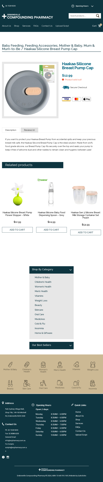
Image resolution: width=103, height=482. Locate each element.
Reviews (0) (29, 130)
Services (26, 26)
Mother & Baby (70, 45)
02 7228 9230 (10, 6)
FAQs (36, 26)
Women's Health (43, 371)
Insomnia (39, 328)
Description (10, 130)
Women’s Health (43, 287)
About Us (6, 26)
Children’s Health (43, 282)
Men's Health (60, 370)
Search (97, 15)
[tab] (11, 130)
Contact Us (47, 26)
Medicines (40, 319)
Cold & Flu (40, 324)
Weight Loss (41, 300)
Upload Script (62, 26)
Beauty (38, 305)
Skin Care (27, 389)
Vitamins (39, 296)
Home (78, 412)
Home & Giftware (43, 333)
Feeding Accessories (41, 45)
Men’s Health (41, 291)
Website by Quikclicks (77, 476)
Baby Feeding (12, 45)
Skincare (39, 310)
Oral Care (39, 314)
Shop (16, 26)
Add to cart (17, 229)
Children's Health (26, 370)
